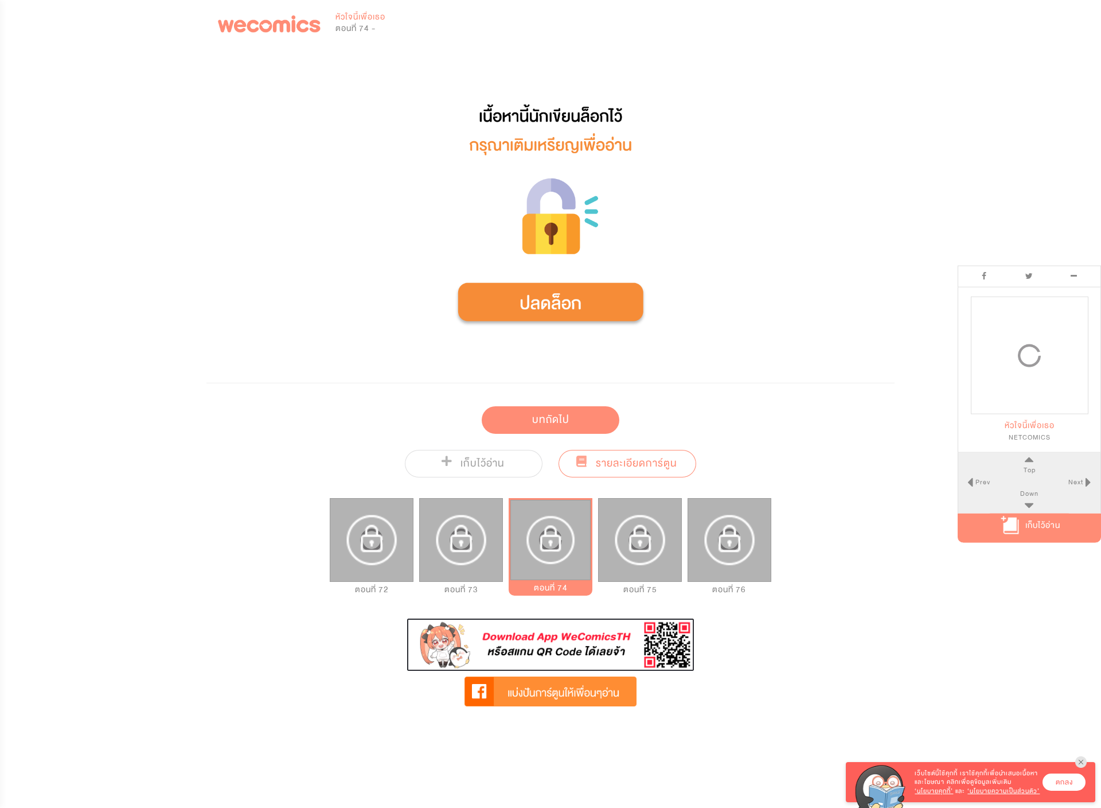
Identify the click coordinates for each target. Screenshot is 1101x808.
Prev (981, 481)
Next (1077, 481)
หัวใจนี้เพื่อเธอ (360, 17)
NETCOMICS (1030, 437)
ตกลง (1064, 782)
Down (1029, 493)
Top (1030, 470)
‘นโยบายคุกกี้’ (934, 791)
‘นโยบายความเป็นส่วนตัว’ (1003, 791)
